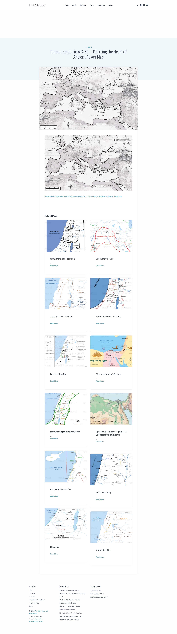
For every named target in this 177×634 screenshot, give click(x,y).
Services (83, 5)
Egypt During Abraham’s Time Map (108, 374)
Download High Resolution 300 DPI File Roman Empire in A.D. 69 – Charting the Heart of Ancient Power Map (83, 196)
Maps (111, 5)
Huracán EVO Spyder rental (69, 590)
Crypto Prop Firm (96, 590)
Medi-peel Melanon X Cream (69, 600)
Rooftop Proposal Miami (98, 597)
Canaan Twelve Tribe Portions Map (62, 259)
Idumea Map (54, 547)
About (74, 5)
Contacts (32, 596)
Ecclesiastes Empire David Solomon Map (65, 431)
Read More (54, 266)
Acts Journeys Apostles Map (60, 489)
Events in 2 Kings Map (58, 374)
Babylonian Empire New (104, 259)
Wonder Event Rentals (67, 610)
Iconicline (39, 619)
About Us (32, 586)
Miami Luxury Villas (96, 594)
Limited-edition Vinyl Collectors (70, 613)
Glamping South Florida (67, 603)
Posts (92, 5)
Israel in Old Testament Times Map (108, 316)
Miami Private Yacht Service (69, 620)
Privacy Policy (34, 603)
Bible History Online (36, 621)
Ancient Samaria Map (103, 492)
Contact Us (101, 5)
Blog (30, 590)
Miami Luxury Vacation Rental (69, 606)
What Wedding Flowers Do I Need (71, 616)
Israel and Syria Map (103, 550)
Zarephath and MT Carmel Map (61, 316)
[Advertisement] (88, 24)
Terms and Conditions (37, 600)
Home (66, 5)
